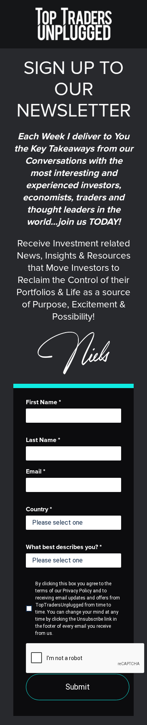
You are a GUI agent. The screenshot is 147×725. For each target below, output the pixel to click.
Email (35, 471)
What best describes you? (64, 547)
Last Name (43, 440)
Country (39, 509)
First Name (43, 402)
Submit (77, 687)
